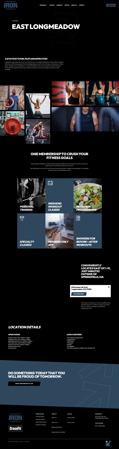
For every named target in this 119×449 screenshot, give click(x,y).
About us (74, 5)
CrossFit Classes (40, 416)
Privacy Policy (71, 417)
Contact (81, 5)
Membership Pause (57, 427)
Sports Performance (41, 422)
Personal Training (40, 419)
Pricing (67, 5)
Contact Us (55, 422)
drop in (52, 5)
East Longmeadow (100, 426)
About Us (54, 417)
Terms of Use (70, 422)
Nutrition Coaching (41, 424)
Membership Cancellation (58, 432)
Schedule (59, 5)
